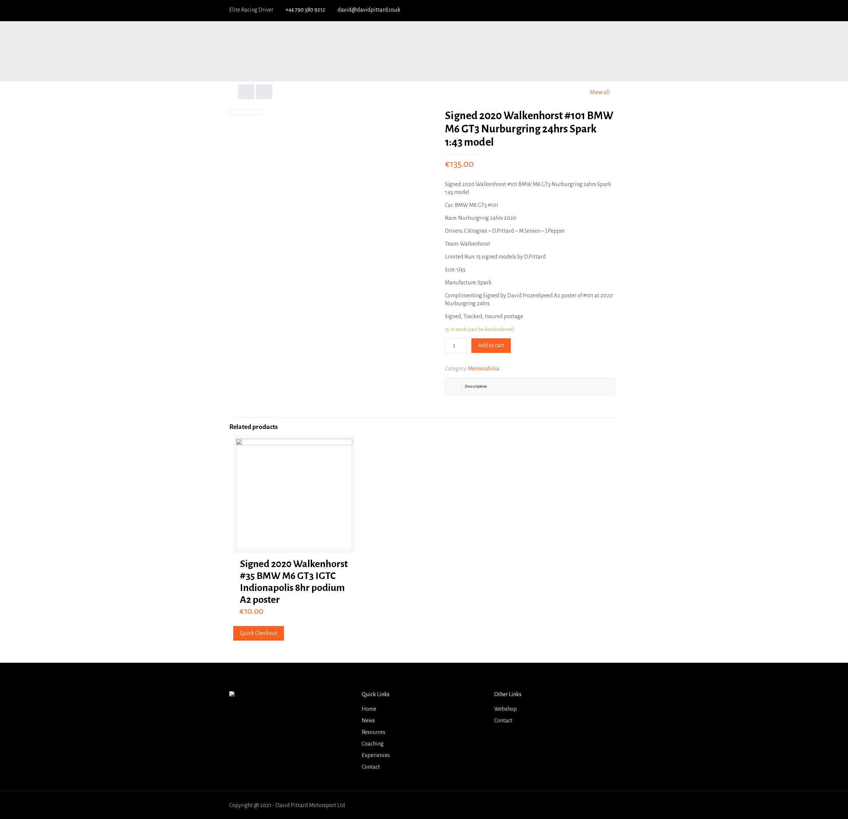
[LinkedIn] (601, 10)
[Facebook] (565, 10)
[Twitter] (577, 10)
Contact (371, 767)
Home (369, 709)
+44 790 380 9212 (305, 10)
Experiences (376, 755)
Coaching (373, 744)
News (368, 721)
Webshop (505, 709)
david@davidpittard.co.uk (369, 10)
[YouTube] (589, 10)
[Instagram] (614, 10)
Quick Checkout (258, 633)
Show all (600, 92)
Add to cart (491, 346)
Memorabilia (483, 369)
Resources (373, 732)
